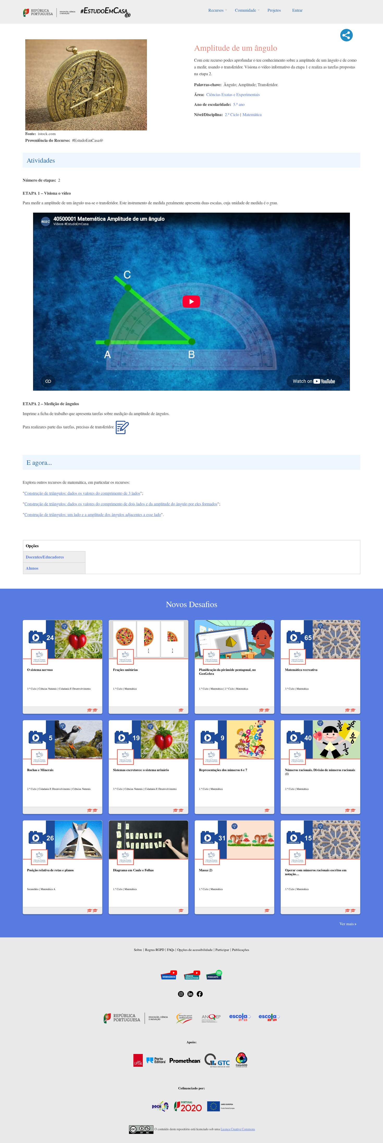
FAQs (170, 949)
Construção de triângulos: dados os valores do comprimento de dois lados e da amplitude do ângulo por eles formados (120, 503)
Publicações (240, 949)
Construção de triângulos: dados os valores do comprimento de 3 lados (82, 493)
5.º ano (239, 104)
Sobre (138, 949)
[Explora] (122, 429)
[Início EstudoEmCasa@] (49, 12)
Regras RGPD (154, 949)
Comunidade (245, 10)
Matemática (252, 114)
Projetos (274, 10)
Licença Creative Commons (238, 1129)
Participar (222, 949)
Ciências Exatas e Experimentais (233, 94)
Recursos (216, 10)
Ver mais (346, 923)
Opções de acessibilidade (195, 949)
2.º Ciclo (232, 114)
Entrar (297, 10)
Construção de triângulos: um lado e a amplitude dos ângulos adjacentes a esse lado (92, 514)
